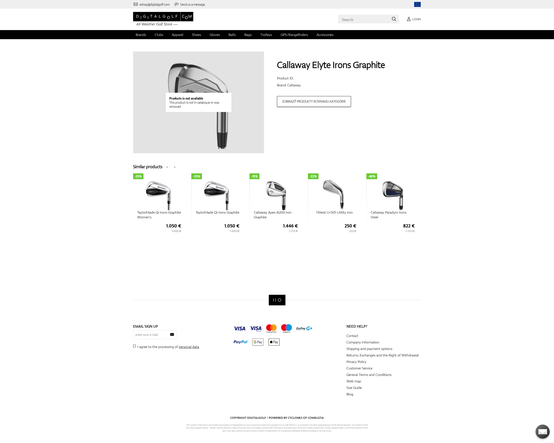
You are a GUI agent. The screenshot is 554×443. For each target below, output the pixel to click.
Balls (232, 34)
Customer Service (359, 368)
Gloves (215, 34)
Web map (353, 381)
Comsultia (316, 418)
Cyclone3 (295, 418)
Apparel (177, 34)
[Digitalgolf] (277, 300)
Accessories (325, 34)
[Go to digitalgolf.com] (417, 4)
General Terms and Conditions (368, 374)
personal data (189, 346)
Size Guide (354, 387)
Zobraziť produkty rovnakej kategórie (314, 101)
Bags (248, 34)
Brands (141, 34)
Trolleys (266, 34)
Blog (349, 394)
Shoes (196, 34)
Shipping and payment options (369, 348)
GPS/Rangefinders (294, 34)
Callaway (294, 85)
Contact (352, 335)
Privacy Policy (356, 361)
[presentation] (167, 166)
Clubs (159, 34)
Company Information (362, 342)
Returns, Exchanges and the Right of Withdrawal (382, 355)
